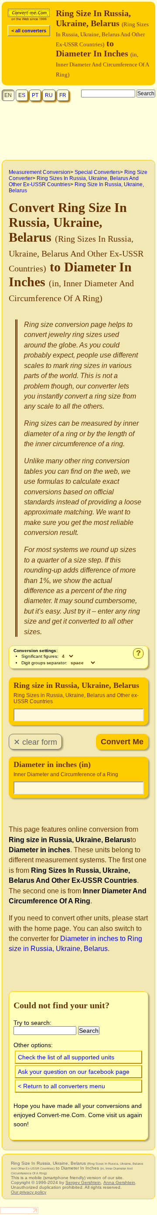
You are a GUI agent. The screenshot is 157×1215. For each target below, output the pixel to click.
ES (21, 95)
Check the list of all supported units (66, 1057)
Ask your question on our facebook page (74, 1071)
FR (62, 95)
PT (35, 95)
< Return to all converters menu (61, 1086)
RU (49, 95)
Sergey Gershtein (83, 1182)
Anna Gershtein (119, 1182)
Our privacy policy (28, 1192)
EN (8, 95)
